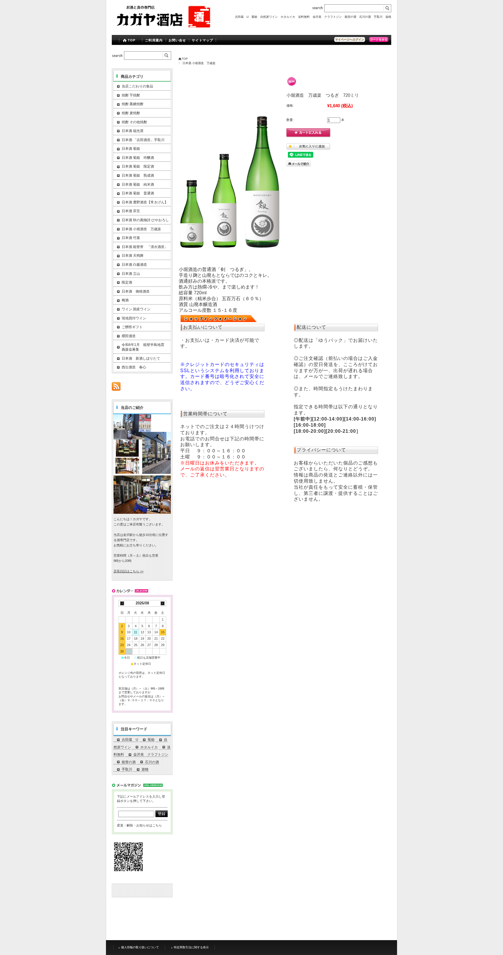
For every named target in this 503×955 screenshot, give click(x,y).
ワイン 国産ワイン (136, 309)
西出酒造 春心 (134, 367)
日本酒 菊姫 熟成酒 (138, 175)
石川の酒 (365, 16)
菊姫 (254, 16)
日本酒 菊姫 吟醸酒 (138, 158)
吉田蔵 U (242, 16)
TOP (131, 40)
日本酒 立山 (131, 274)
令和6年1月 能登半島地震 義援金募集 (145, 347)
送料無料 (304, 16)
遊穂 (388, 16)
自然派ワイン (269, 16)
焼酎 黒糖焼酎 (133, 104)
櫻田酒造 (129, 336)
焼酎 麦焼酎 (131, 113)
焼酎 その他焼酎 (134, 122)
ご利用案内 (154, 40)
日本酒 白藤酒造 (134, 265)
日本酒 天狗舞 (133, 256)
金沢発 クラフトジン (327, 16)
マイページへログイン (349, 39)
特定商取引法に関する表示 (191, 947)
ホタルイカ (288, 16)
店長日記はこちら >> (129, 571)
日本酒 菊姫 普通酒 (138, 193)
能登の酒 (350, 16)
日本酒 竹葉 (131, 238)
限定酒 (127, 282)
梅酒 (125, 300)
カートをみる (378, 39)
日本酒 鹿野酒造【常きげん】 (145, 202)
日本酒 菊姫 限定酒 (138, 166)
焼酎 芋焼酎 (131, 95)
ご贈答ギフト (132, 327)
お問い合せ (177, 40)
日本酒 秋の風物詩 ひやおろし (145, 220)
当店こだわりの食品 (137, 86)
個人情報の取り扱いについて (140, 947)
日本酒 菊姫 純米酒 (138, 184)
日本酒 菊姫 (131, 149)
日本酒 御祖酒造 (136, 291)
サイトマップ (202, 40)
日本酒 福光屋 (133, 131)
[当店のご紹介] (142, 512)
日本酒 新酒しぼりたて (141, 358)
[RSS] (116, 387)
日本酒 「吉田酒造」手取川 (143, 140)
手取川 (378, 16)
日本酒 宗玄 (131, 211)
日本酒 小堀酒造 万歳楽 (199, 63)
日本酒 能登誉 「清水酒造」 (145, 247)
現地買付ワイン (134, 318)
